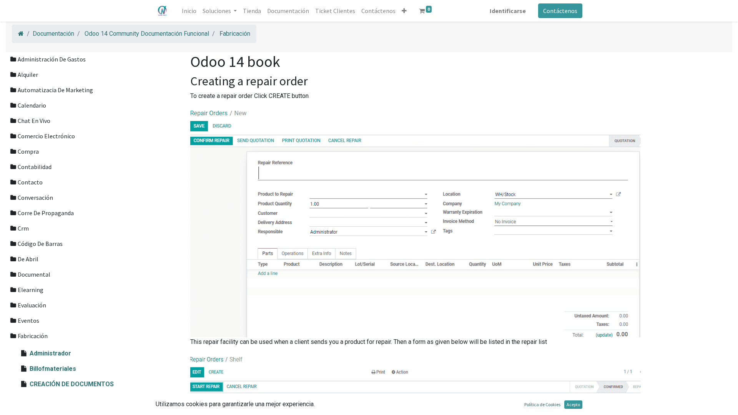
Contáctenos (560, 11)
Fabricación (234, 33)
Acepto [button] (573, 404)
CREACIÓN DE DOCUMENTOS (72, 384)
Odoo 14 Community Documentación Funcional (147, 33)
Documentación (53, 33)
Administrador (50, 353)
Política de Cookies (542, 404)
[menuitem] (189, 10)
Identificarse (508, 11)
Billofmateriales (53, 368)
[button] (404, 10)
